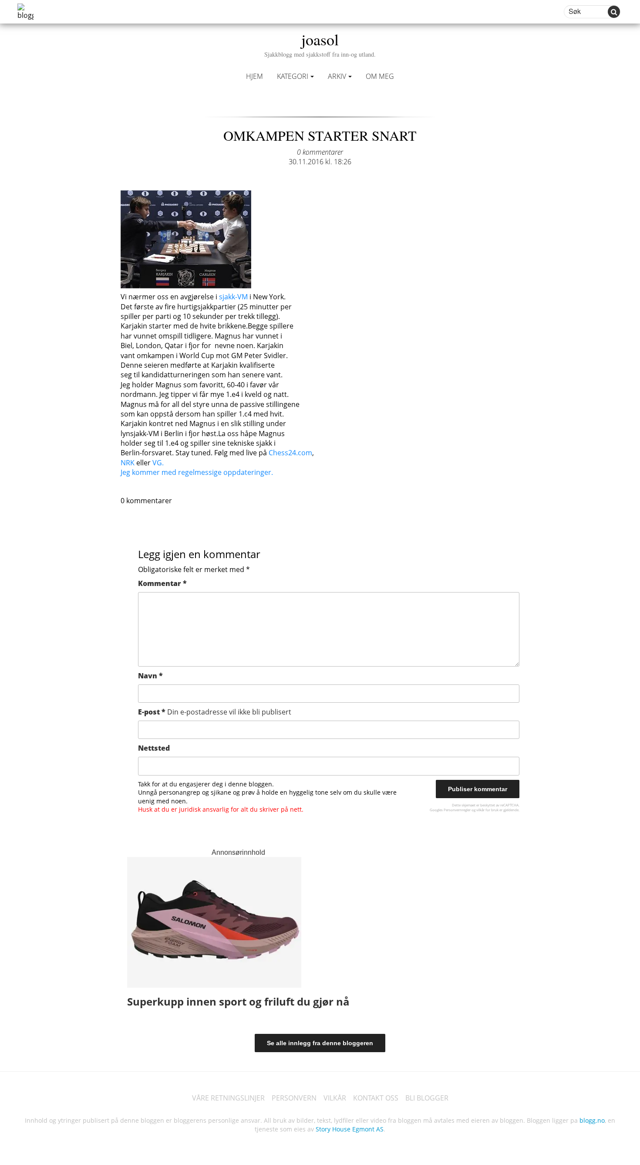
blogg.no (592, 1120)
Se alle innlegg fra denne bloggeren (320, 1043)
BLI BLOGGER (426, 1098)
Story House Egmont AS (350, 1129)
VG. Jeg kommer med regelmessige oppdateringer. (197, 467)
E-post (214, 712)
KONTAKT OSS (375, 1098)
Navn (150, 676)
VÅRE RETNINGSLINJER (228, 1098)
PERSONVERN (294, 1098)
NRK (128, 462)
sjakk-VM (233, 296)
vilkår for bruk (487, 809)
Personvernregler (457, 809)
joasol (320, 43)
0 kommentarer (320, 152)
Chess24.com (290, 452)
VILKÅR (334, 1098)
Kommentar (162, 583)
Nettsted (154, 748)
